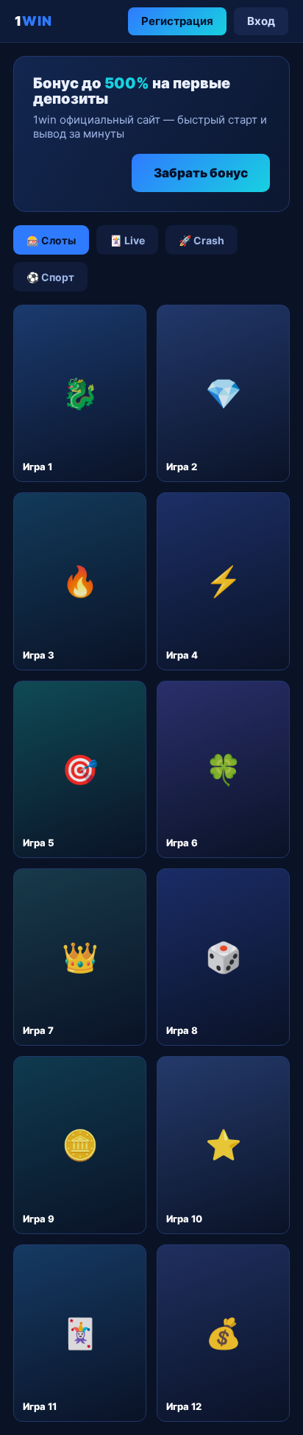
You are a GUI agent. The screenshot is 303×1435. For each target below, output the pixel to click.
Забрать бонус (201, 173)
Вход (261, 21)
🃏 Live (127, 240)
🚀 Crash (201, 240)
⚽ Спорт (50, 277)
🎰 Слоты (51, 240)
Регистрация (177, 21)
